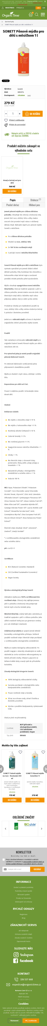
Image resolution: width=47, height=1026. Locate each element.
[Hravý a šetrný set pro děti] (12, 167)
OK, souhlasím (31, 1021)
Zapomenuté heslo (23, 941)
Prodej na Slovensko (23, 898)
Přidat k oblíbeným (16, 120)
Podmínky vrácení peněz (23, 891)
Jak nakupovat (23, 931)
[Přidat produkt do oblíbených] (20, 752)
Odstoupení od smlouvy (23, 902)
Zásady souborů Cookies (23, 938)
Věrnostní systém (23, 894)
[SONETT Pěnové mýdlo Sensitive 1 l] (35, 760)
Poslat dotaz (12, 205)
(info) (29, 95)
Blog (23, 918)
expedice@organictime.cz (26, 984)
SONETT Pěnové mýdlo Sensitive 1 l (35, 774)
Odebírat (37, 869)
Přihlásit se (20, 8)
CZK (38, 8)
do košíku (34, 114)
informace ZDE (23, 4)
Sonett (20, 89)
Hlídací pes (34, 205)
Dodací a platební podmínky (23, 887)
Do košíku (12, 191)
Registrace (23, 914)
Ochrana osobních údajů (23, 934)
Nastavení (14, 1021)
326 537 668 (26, 979)
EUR (44, 8)
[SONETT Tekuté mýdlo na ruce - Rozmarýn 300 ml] (12, 760)
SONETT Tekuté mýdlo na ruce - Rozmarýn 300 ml (12, 775)
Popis (13, 200)
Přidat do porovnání (17, 125)
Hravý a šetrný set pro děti (12, 181)
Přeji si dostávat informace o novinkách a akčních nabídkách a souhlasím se (25, 862)
